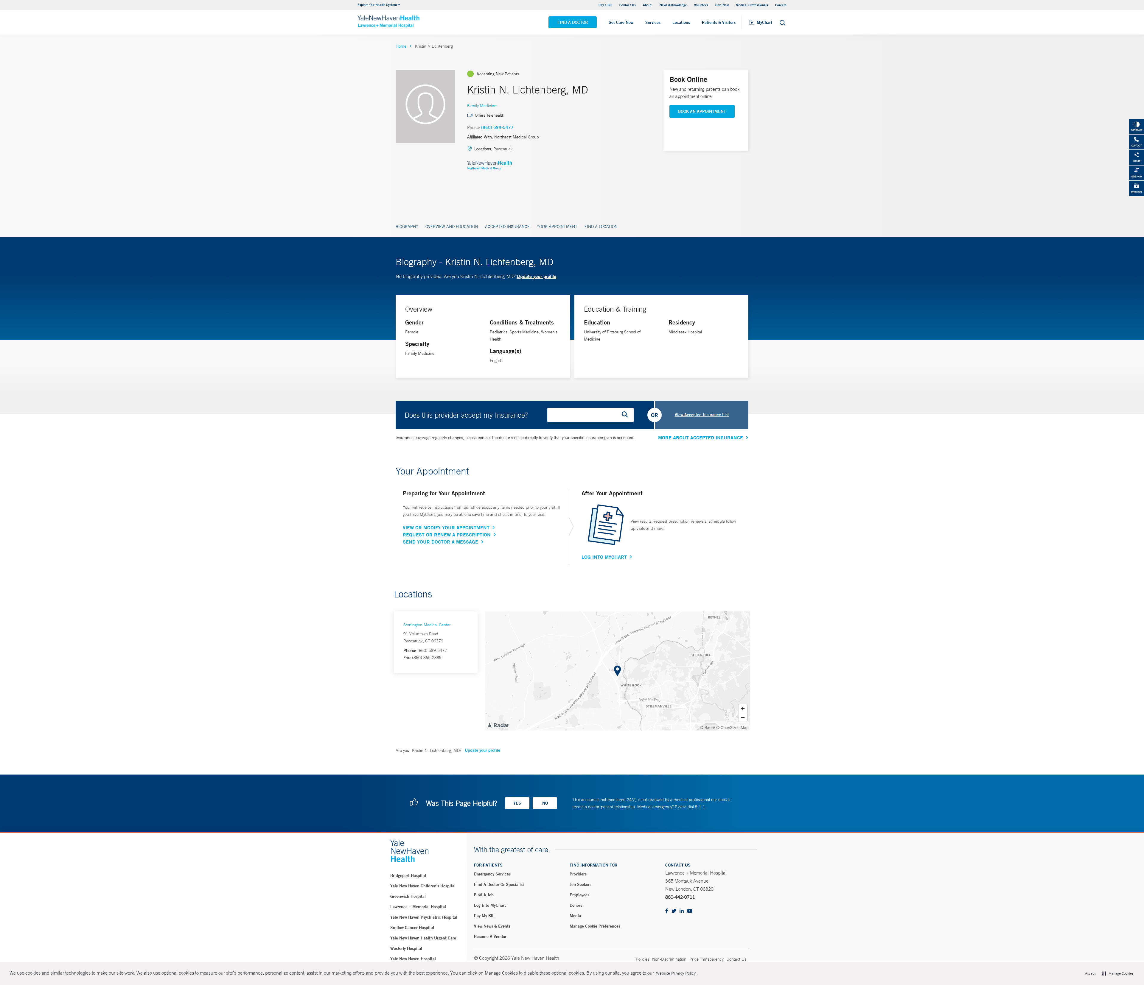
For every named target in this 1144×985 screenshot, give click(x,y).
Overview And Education (451, 226)
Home (401, 46)
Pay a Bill (605, 5)
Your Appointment (557, 226)
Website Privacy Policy (676, 973)
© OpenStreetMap (732, 727)
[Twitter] (674, 911)
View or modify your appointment (446, 527)
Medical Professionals (752, 5)
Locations (681, 22)
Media (575, 915)
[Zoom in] (743, 708)
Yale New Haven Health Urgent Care (423, 938)
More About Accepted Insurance (700, 437)
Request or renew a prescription (447, 534)
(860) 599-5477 (497, 127)
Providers (578, 874)
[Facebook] (666, 911)
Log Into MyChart (604, 557)
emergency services (492, 874)
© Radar (707, 727)
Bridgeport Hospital (408, 875)
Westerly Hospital (406, 948)
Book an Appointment (702, 111)
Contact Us (627, 5)
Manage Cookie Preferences (595, 926)
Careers (780, 5)
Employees (579, 894)
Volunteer (701, 5)
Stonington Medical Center (427, 624)
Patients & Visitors (719, 22)
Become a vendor (490, 936)
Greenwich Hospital (408, 896)
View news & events (492, 926)
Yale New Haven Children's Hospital (423, 886)
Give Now (722, 5)
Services (652, 22)
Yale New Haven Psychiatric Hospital (423, 917)
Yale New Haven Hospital (413, 958)
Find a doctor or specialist (499, 884)
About (647, 5)
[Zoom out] (743, 717)
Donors (576, 905)
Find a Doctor (572, 22)
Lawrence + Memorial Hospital (418, 906)
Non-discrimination (669, 959)
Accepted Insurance (507, 226)
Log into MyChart (490, 905)
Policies (642, 959)
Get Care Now (621, 22)
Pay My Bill (484, 915)
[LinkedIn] (682, 911)
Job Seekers (580, 884)
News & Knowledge (673, 5)
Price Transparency (706, 959)
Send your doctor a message (440, 541)
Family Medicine (481, 105)
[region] (617, 670)
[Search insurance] (627, 415)
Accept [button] (1090, 973)
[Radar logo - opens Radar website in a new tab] (498, 724)
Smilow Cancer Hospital (412, 927)
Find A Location (601, 226)
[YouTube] (689, 911)
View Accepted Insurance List (702, 414)
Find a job (484, 894)
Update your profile (536, 276)
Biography (407, 226)
